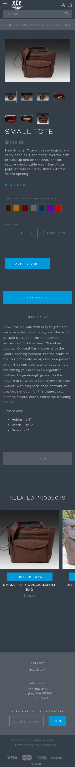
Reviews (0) (38, 458)
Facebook (37, 670)
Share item (56, 233)
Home (7, 25)
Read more (16, 185)
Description (37, 297)
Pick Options (29, 576)
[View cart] (70, 4)
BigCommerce (46, 745)
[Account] (63, 4)
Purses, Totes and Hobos (38, 25)
